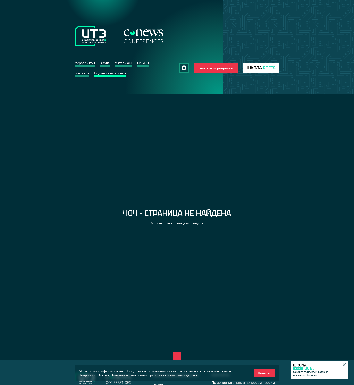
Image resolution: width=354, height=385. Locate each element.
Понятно (265, 373)
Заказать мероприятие (216, 68)
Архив (105, 63)
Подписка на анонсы (110, 73)
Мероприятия (85, 63)
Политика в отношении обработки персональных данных (154, 375)
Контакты (82, 73)
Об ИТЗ (143, 63)
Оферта (103, 375)
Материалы (123, 63)
